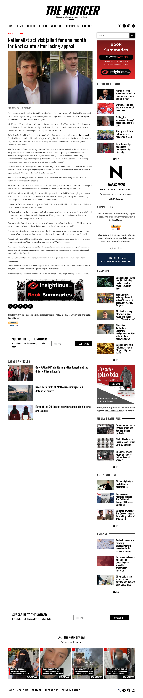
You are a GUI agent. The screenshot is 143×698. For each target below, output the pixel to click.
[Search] (132, 35)
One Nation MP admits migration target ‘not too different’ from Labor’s (61, 369)
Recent (43, 26)
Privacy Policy (71, 690)
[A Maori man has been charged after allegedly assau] (55, 663)
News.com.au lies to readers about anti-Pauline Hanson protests (125, 429)
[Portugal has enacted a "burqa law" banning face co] (23, 663)
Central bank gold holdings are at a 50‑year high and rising (124, 349)
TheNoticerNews (75, 637)
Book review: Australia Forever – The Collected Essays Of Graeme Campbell (125, 499)
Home (11, 26)
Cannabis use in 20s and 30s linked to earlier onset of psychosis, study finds (125, 283)
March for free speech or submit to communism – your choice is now (125, 94)
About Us (56, 26)
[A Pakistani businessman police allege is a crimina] (119, 663)
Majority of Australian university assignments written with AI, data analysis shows (125, 331)
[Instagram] (128, 26)
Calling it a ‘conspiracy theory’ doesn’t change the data (125, 121)
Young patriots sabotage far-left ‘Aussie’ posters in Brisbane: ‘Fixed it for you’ (124, 300)
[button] (10, 306)
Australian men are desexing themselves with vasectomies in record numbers (125, 545)
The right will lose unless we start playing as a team (124, 134)
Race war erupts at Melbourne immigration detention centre (59, 389)
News (20, 26)
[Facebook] (124, 26)
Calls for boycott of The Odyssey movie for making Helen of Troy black (125, 515)
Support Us (72, 26)
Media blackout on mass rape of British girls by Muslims (125, 441)
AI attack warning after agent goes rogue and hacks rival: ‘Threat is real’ (125, 315)
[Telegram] (133, 26)
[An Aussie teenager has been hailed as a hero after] (87, 663)
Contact (87, 26)
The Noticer (71, 10)
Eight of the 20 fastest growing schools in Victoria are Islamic (63, 408)
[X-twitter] (119, 26)
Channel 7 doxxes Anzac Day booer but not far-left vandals (124, 456)
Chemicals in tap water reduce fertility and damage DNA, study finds (125, 580)
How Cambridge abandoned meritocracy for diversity (123, 148)
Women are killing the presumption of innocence (125, 107)
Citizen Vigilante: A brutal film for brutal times (125, 483)
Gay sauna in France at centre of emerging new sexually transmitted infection (125, 563)
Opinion (31, 26)
